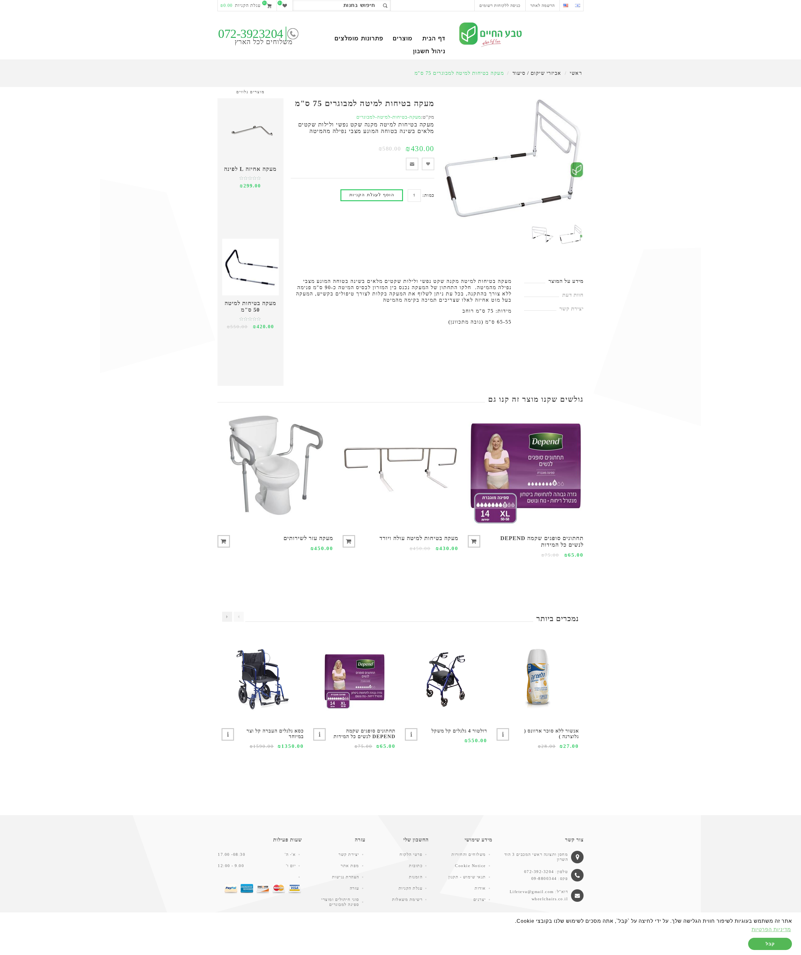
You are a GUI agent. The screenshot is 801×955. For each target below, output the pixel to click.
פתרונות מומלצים (358, 39)
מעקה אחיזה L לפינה (250, 169)
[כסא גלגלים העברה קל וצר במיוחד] (263, 679)
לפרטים (503, 734)
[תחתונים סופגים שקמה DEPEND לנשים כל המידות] (526, 469)
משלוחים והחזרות (469, 854)
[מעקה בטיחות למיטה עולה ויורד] (400, 469)
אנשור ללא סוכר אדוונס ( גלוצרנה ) (551, 733)
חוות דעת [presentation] (573, 295)
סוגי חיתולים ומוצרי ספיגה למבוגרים (340, 902)
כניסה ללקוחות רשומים (499, 5)
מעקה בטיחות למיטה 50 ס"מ (250, 306)
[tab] (554, 281)
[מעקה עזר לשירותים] (275, 469)
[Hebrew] (577, 5)
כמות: (428, 195)
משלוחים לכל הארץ (264, 42)
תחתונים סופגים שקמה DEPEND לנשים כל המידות (542, 541)
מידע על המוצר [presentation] (566, 281)
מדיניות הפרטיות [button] (771, 929)
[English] (565, 5)
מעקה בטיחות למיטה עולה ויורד (419, 538)
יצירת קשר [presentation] (571, 309)
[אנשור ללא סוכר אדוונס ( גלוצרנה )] (538, 679)
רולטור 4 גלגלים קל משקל (459, 730)
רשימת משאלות (407, 899)
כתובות (415, 865)
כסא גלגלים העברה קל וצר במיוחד (275, 733)
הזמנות (415, 877)
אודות (480, 888)
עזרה (354, 888)
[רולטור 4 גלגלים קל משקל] (446, 679)
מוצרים (402, 39)
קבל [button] (770, 943)
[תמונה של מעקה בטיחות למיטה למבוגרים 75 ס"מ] (571, 234)
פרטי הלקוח (411, 854)
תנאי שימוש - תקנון (467, 877)
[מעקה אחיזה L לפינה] (250, 133)
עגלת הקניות (411, 888)
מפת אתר (350, 865)
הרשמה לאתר (542, 5)
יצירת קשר (349, 854)
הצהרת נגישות (345, 877)
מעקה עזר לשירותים (308, 538)
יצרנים (479, 899)
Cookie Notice (470, 865)
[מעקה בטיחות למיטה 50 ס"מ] (250, 267)
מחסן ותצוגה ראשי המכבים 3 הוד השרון (536, 857)
